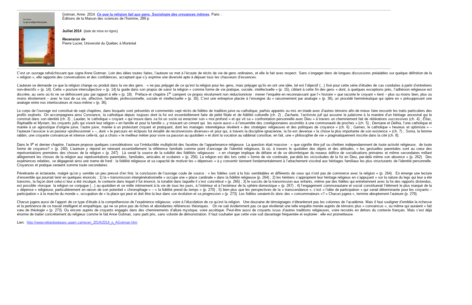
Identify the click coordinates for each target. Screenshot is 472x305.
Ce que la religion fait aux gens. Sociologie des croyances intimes (153, 14)
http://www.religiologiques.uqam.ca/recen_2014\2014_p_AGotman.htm (82, 222)
